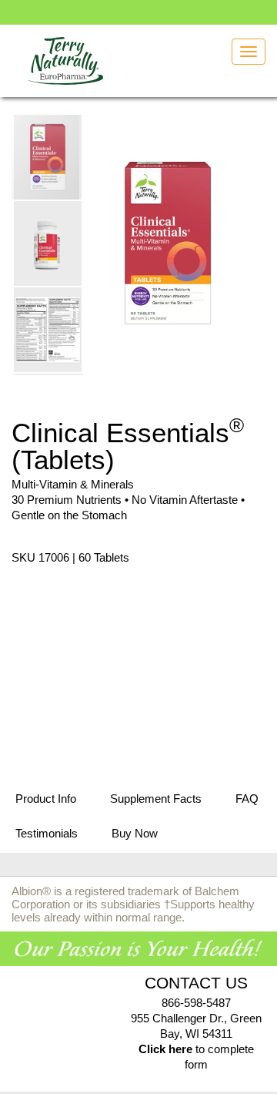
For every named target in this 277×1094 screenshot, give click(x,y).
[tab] (46, 799)
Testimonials (46, 833)
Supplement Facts (156, 798)
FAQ (247, 798)
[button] (48, 243)
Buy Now (135, 833)
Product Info (45, 798)
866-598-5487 (196, 1002)
